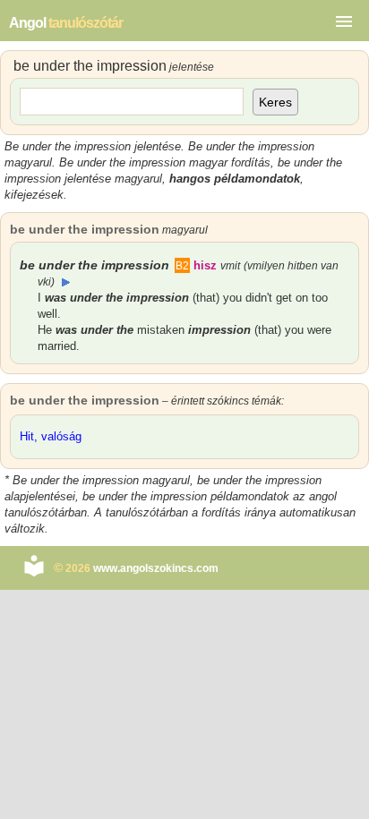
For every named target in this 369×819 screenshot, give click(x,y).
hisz (216, 265)
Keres (275, 102)
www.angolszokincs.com (156, 568)
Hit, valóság (51, 436)
